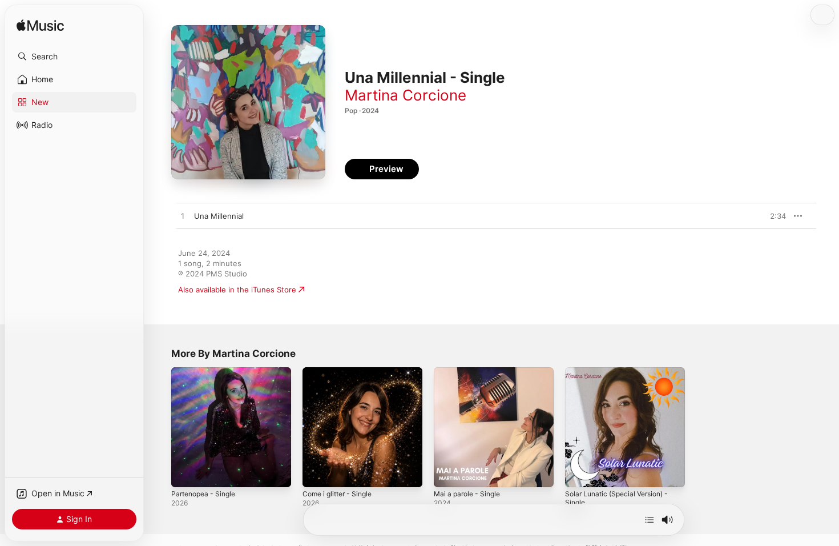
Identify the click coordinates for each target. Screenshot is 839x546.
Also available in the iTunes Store (237, 289)
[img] (40, 26)
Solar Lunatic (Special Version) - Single (622, 376)
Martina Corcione (405, 95)
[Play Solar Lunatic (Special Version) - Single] (579, 472)
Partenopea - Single (206, 371)
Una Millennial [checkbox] (219, 215)
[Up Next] (649, 520)
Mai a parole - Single (470, 371)
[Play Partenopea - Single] (185, 472)
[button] (74, 56)
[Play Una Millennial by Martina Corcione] (182, 216)
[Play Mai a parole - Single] (448, 472)
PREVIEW (773, 215)
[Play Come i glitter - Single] (316, 472)
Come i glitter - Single (341, 371)
